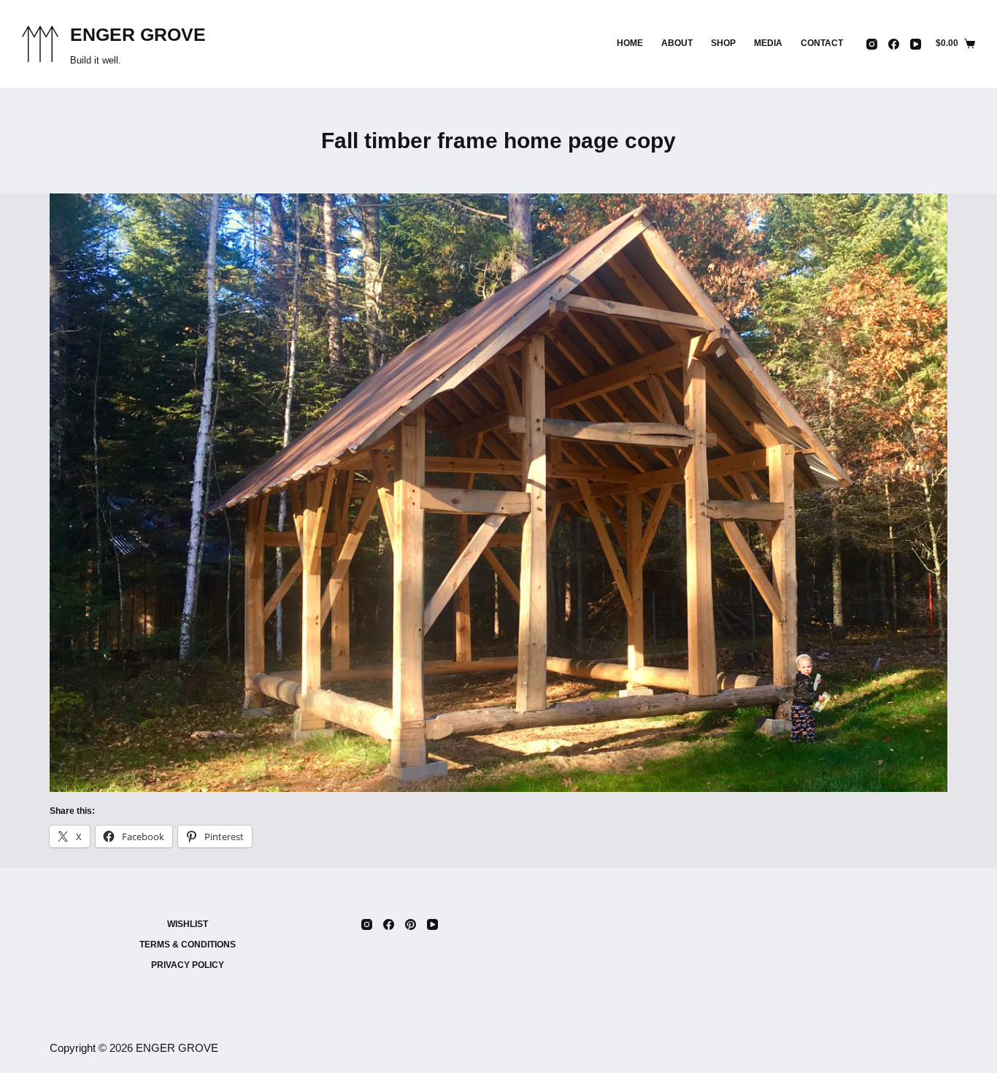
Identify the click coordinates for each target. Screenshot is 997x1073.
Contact (822, 43)
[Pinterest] (410, 924)
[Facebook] (893, 44)
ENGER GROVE (138, 34)
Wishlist (187, 924)
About (677, 43)
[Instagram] (871, 44)
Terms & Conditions (187, 944)
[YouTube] (915, 44)
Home (630, 43)
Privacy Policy (187, 965)
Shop (723, 43)
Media (768, 43)
